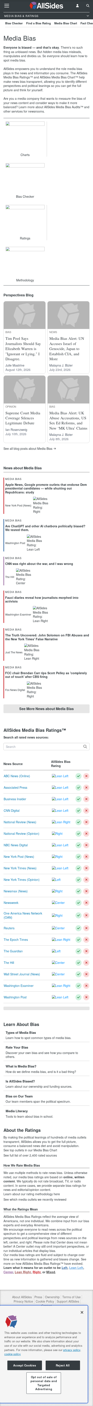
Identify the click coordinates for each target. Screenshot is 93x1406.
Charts (25, 155)
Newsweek (11, 902)
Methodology (25, 280)
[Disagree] (86, 776)
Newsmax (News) (16, 891)
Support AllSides (68, 1301)
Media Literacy (17, 1111)
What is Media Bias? (21, 1066)
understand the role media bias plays (42, 70)
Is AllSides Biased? (20, 1081)
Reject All (63, 1365)
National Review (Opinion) (21, 833)
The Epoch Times (16, 939)
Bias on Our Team (19, 1096)
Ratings (25, 238)
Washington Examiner (19, 985)
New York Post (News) (19, 856)
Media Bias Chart (65, 23)
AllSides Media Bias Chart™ (59, 77)
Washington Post (15, 997)
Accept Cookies (24, 1365)
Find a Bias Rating (38, 23)
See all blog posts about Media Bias (27, 449)
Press (38, 1297)
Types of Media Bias (21, 1032)
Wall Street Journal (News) (22, 974)
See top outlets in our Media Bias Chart (30, 1150)
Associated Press (15, 787)
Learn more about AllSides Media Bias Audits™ (51, 107)
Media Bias (13, 479)
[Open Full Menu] (6, 5)
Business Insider (15, 799)
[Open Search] (87, 5)
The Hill (9, 962)
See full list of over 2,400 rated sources (30, 1155)
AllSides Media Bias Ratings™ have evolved (52, 1263)
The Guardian (13, 951)
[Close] (82, 1312)
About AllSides (22, 1297)
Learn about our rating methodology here (31, 1194)
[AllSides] (46, 5)
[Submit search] (85, 746)
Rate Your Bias (17, 1047)
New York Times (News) (20, 868)
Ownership (52, 1297)
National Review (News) (20, 822)
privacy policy (71, 1350)
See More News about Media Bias (46, 708)
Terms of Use (71, 1297)
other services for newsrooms (23, 111)
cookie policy (12, 1354)
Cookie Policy (45, 1301)
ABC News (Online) (17, 776)
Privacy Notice (23, 1301)
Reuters (9, 928)
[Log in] (77, 5)
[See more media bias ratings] (46, 1008)
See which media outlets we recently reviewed (34, 1199)
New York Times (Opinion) (22, 879)
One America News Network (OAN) (23, 915)
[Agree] (78, 776)
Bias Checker (14, 23)
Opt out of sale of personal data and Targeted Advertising (43, 1383)
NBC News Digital (16, 845)
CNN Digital (11, 810)
